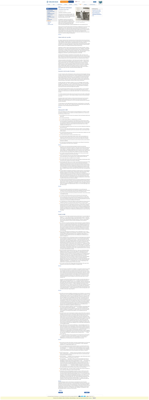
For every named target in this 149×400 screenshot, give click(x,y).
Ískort (48, 18)
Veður (54, 4)
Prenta (87, 392)
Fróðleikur (49, 20)
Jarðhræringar (60, 4)
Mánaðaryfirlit (49, 19)
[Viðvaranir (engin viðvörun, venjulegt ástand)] (100, 2)
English (78, 1)
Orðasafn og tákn (50, 24)
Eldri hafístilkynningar (50, 11)
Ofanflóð (70, 4)
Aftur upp (59, 34)
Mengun (85, 4)
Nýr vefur (71, 1)
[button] (59, 6)
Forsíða (49, 4)
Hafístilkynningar (50, 10)
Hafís (93, 15)
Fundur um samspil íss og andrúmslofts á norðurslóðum (97, 14)
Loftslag (75, 4)
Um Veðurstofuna (92, 4)
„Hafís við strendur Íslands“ (96, 11)
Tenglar (49, 23)
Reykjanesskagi (64, 1)
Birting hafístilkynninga (96, 12)
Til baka (60, 392)
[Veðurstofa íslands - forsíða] (52, 0)
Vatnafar (65, 4)
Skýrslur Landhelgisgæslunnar (50, 13)
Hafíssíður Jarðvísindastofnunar (50, 16)
